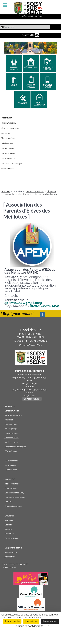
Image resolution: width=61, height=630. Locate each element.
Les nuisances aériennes (15, 497)
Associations (10, 557)
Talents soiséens (8, 138)
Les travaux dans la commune (15, 565)
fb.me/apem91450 (44, 306)
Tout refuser (31, 621)
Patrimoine (9, 534)
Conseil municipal (8, 123)
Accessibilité (28, 35)
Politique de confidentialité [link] (29, 626)
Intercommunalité (12, 484)
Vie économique (8, 159)
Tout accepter (12, 621)
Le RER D (8, 502)
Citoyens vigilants (12, 538)
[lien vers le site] (13, 62)
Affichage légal (7, 143)
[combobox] (25, 27)
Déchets (8, 525)
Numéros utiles (11, 470)
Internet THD (10, 479)
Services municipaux (10, 128)
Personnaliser (49, 621)
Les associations (8, 153)
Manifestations (11, 552)
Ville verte (9, 520)
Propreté (8, 529)
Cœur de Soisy (11, 488)
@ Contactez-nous (30, 344)
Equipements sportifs (13, 548)
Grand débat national (13, 506)
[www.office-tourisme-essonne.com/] (30, 604)
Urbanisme (9, 516)
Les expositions (7, 148)
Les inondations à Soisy (14, 493)
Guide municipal (11, 461)
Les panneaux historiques (12, 164)
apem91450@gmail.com (23, 303)
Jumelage (5, 133)
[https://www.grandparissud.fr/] (30, 591)
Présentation (6, 118)
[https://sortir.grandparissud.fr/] (30, 578)
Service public (10, 465)
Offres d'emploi (7, 169)
